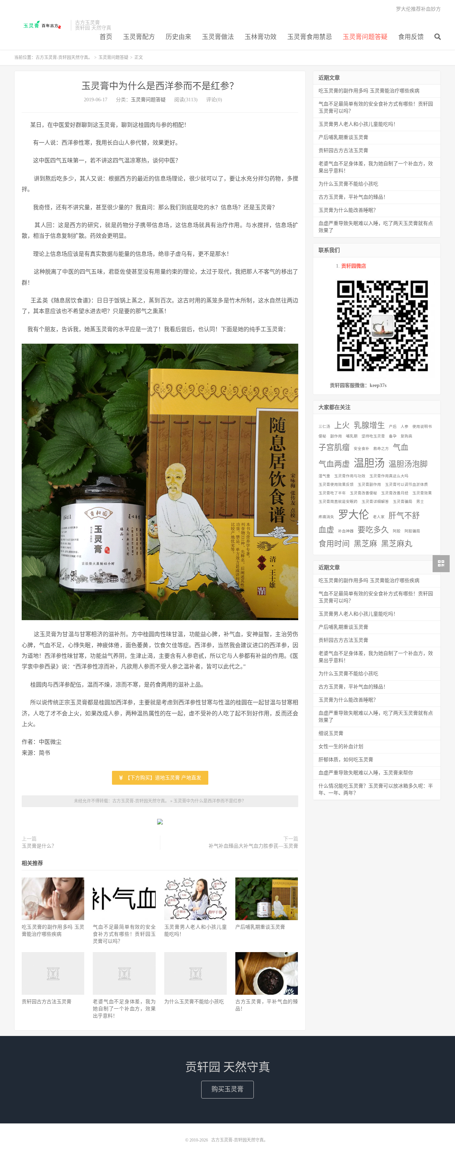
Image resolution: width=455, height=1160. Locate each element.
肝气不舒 (404, 515)
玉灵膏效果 (422, 493)
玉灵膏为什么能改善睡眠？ (348, 210)
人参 (404, 427)
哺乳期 (352, 436)
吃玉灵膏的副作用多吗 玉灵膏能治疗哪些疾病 (368, 90)
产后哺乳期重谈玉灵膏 (260, 927)
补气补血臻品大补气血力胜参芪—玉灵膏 (253, 846)
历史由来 (178, 37)
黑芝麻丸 (396, 543)
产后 (393, 427)
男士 (420, 502)
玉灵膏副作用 (369, 485)
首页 (106, 37)
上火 (342, 425)
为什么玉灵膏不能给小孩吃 (194, 1001)
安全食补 (361, 449)
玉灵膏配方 (139, 37)
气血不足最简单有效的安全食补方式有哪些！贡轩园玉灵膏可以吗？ (124, 934)
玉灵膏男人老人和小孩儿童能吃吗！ (358, 124)
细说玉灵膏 (330, 733)
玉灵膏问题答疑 (365, 37)
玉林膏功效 (261, 37)
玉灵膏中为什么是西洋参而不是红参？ (160, 86)
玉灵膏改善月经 (394, 493)
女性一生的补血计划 (340, 746)
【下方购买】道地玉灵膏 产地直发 (162, 777)
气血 (400, 447)
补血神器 (346, 531)
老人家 (379, 517)
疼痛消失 (326, 517)
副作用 (336, 436)
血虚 (326, 530)
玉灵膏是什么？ (39, 846)
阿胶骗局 (412, 531)
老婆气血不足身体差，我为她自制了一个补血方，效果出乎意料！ (124, 1009)
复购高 (406, 436)
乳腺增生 (369, 425)
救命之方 (381, 449)
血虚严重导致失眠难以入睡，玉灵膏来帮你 (365, 772)
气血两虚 (334, 464)
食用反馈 (411, 37)
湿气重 (324, 476)
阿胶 (397, 531)
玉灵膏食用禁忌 (309, 37)
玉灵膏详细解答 (375, 502)
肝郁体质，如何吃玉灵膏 (345, 759)
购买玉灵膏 (227, 1089)
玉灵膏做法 (218, 37)
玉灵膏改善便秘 (363, 493)
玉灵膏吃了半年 (332, 493)
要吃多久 (373, 530)
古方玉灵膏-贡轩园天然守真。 (40, 25)
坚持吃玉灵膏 (373, 436)
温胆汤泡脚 (408, 464)
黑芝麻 (365, 543)
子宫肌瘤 (334, 447)
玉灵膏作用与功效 (349, 476)
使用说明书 (422, 427)
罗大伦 (353, 514)
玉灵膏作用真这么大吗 (388, 476)
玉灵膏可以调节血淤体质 (406, 485)
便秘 (322, 436)
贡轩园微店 (353, 266)
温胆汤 (369, 463)
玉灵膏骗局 (402, 502)
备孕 (393, 436)
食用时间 (334, 543)
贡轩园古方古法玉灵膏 (46, 1001)
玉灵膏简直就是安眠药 (338, 502)
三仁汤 (324, 427)
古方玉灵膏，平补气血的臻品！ (353, 197)
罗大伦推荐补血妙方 (418, 9)
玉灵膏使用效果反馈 (336, 485)
